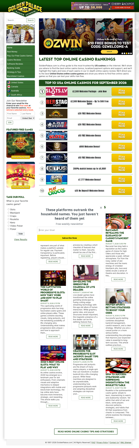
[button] (69, 214)
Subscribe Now (69, 238)
